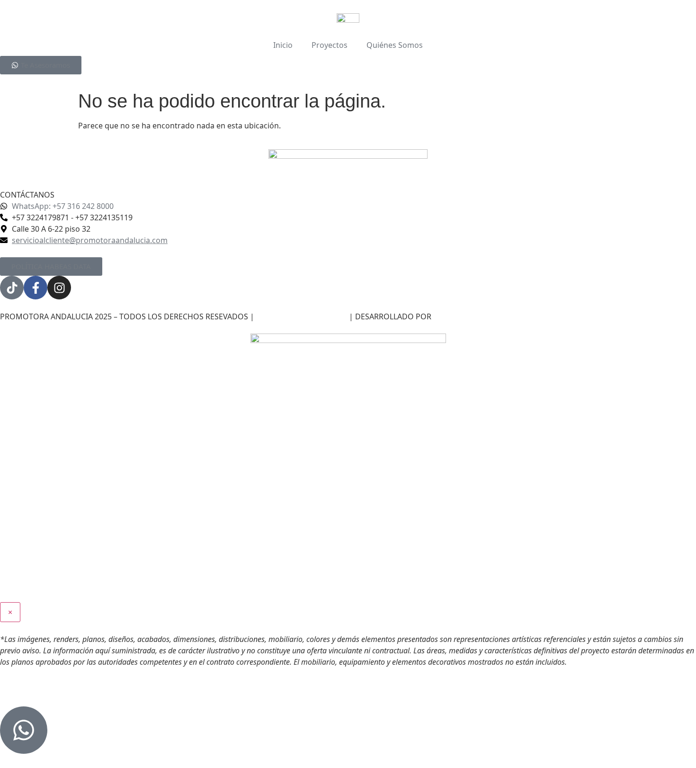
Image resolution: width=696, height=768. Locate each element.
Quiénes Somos (394, 45)
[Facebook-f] (35, 287)
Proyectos (330, 45)
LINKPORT (451, 316)
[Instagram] (59, 287)
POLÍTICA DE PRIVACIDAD (301, 316)
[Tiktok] (12, 287)
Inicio (283, 45)
